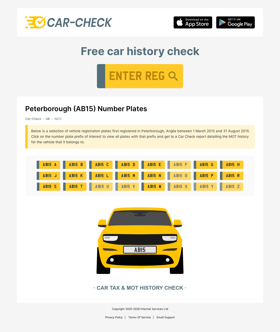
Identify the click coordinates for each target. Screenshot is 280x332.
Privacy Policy (114, 317)
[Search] (173, 76)
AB (48, 119)
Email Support (166, 317)
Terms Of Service (139, 317)
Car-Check (33, 119)
